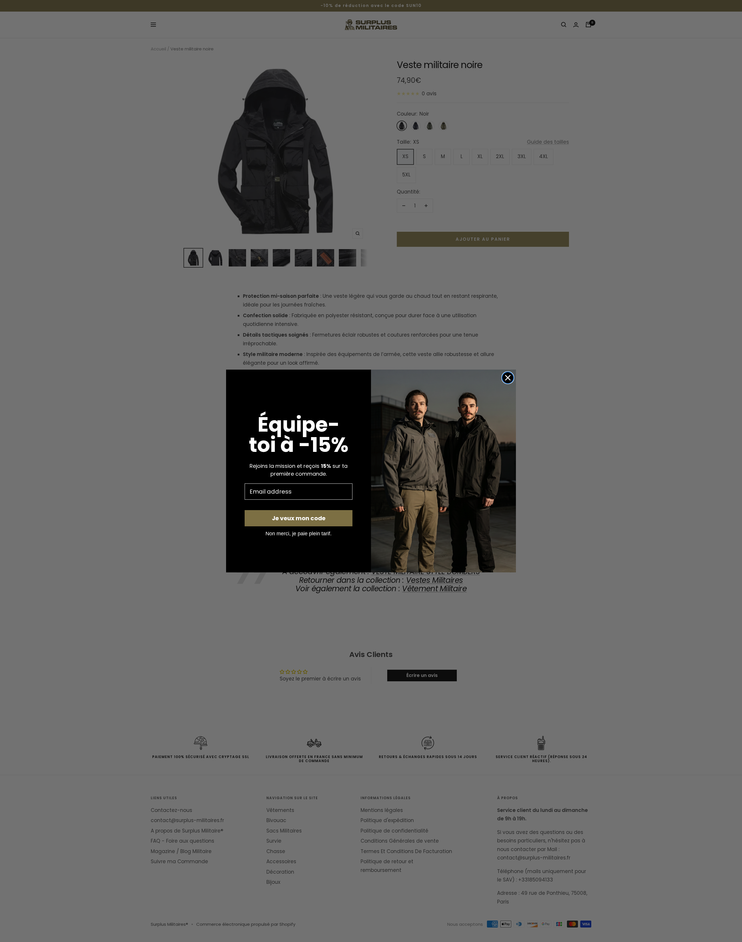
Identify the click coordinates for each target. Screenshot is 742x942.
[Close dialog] (508, 378)
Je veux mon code (298, 518)
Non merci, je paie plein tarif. (298, 533)
